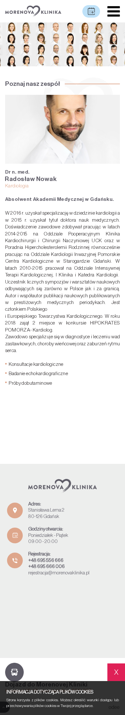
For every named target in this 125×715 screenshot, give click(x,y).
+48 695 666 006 (46, 566)
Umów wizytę (91, 11)
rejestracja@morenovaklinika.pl (58, 572)
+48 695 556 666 (45, 560)
